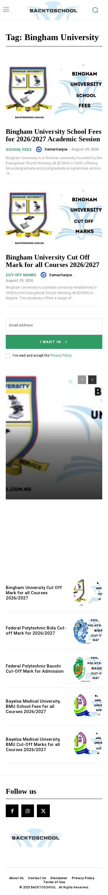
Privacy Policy (60, 356)
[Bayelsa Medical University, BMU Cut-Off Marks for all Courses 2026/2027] (88, 744)
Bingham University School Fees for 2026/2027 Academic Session (53, 135)
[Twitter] (43, 810)
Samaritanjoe (55, 149)
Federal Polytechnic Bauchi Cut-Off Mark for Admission (35, 668)
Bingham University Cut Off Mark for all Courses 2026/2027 (52, 260)
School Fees (19, 149)
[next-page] (92, 379)
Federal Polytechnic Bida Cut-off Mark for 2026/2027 (36, 630)
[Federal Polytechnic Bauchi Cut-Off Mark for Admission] (88, 668)
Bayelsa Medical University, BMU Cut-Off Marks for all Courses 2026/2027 (33, 744)
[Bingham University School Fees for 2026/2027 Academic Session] (54, 93)
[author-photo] (39, 149)
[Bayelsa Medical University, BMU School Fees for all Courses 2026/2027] (88, 706)
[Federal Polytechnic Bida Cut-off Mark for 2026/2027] (88, 630)
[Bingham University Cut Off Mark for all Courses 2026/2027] (54, 219)
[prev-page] (82, 379)
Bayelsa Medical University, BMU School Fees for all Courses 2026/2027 (33, 706)
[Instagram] (27, 810)
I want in (50, 342)
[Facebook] (12, 810)
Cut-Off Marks (21, 275)
